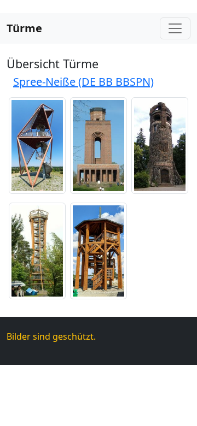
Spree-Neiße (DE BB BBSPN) (83, 81)
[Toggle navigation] (175, 28)
